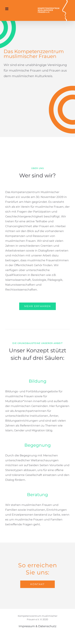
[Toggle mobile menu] (7, 9)
